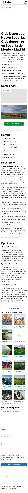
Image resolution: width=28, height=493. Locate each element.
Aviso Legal (6, 476)
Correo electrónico (7, 436)
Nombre (4, 429)
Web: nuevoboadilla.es (14, 128)
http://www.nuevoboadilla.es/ (10, 238)
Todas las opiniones (14, 308)
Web (2, 444)
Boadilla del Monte (6, 7)
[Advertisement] (14, 20)
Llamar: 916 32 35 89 (14, 124)
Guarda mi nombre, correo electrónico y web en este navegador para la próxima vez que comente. (13, 456)
